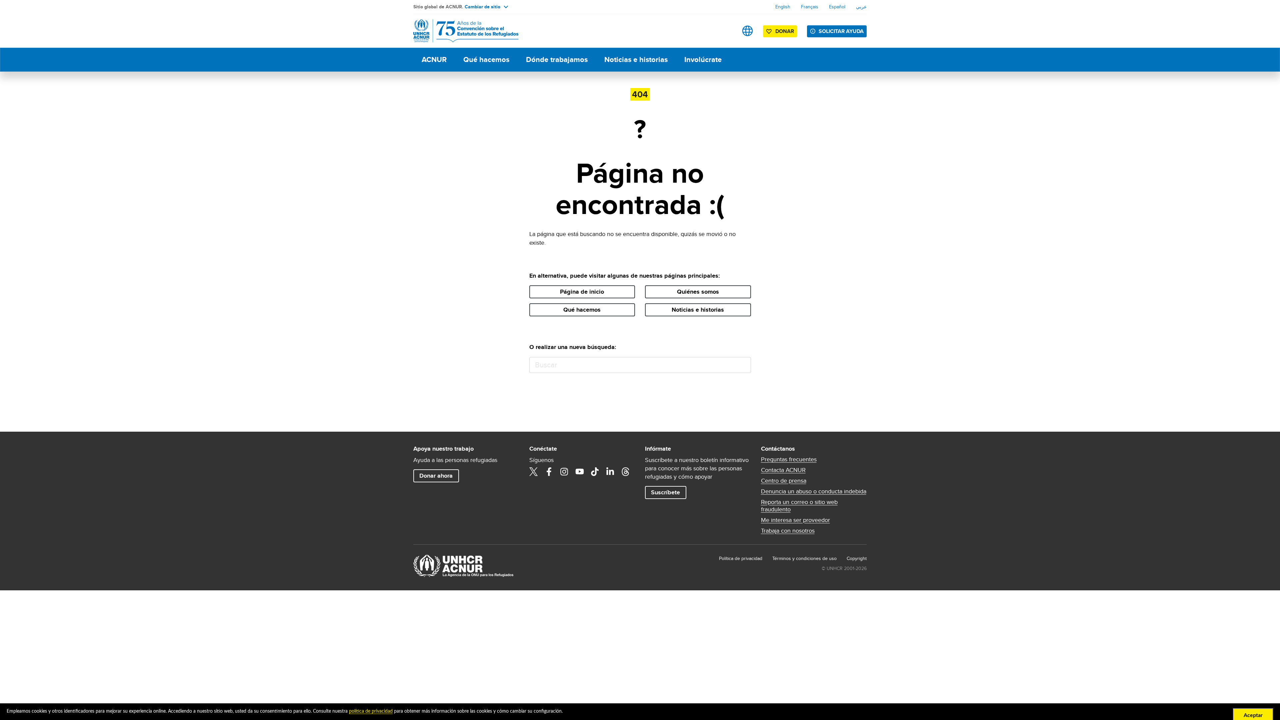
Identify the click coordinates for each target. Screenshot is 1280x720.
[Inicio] (460, 31)
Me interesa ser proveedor (795, 520)
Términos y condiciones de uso (804, 558)
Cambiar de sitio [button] (482, 6)
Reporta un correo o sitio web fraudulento (799, 505)
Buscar (743, 365)
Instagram (564, 471)
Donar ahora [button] (436, 475)
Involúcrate (703, 59)
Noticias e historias (636, 59)
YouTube (579, 471)
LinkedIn (610, 471)
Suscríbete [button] (665, 492)
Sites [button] (747, 30)
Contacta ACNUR (783, 470)
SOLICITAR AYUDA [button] (841, 31)
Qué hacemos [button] (582, 309)
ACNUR (434, 59)
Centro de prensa (783, 480)
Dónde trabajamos (557, 59)
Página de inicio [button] (582, 291)
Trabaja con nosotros (788, 530)
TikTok (595, 471)
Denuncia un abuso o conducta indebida (813, 491)
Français (809, 6)
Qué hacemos (486, 59)
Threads (625, 471)
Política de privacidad (740, 558)
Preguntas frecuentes (789, 459)
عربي (861, 6)
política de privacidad (371, 711)
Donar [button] (784, 31)
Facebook (549, 471)
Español (837, 6)
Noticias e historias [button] (698, 309)
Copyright (857, 558)
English (782, 6)
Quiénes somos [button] (698, 291)
